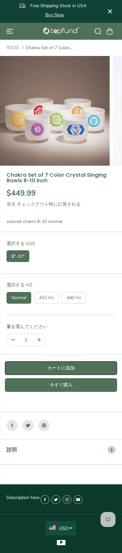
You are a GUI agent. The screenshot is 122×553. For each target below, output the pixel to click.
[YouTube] (78, 499)
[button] (10, 31)
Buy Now (96, 11)
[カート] (109, 31)
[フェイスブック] (12, 425)
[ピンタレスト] (43, 425)
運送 (11, 204)
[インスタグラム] (67, 499)
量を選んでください (27, 327)
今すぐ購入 (61, 385)
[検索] (98, 31)
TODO (13, 48)
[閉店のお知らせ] (109, 11)
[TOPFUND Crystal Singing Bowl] (61, 31)
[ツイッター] (28, 425)
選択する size (21, 244)
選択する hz (19, 285)
